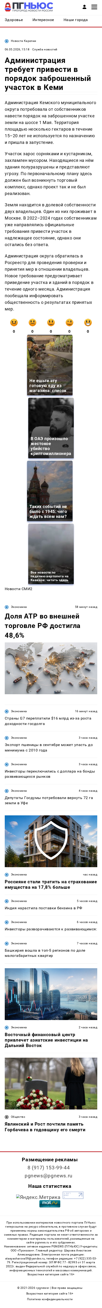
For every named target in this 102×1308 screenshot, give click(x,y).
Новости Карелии (23, 41)
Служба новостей (44, 49)
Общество (18, 1116)
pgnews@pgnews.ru (49, 1176)
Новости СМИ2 (18, 589)
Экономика (19, 607)
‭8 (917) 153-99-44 (49, 1168)
